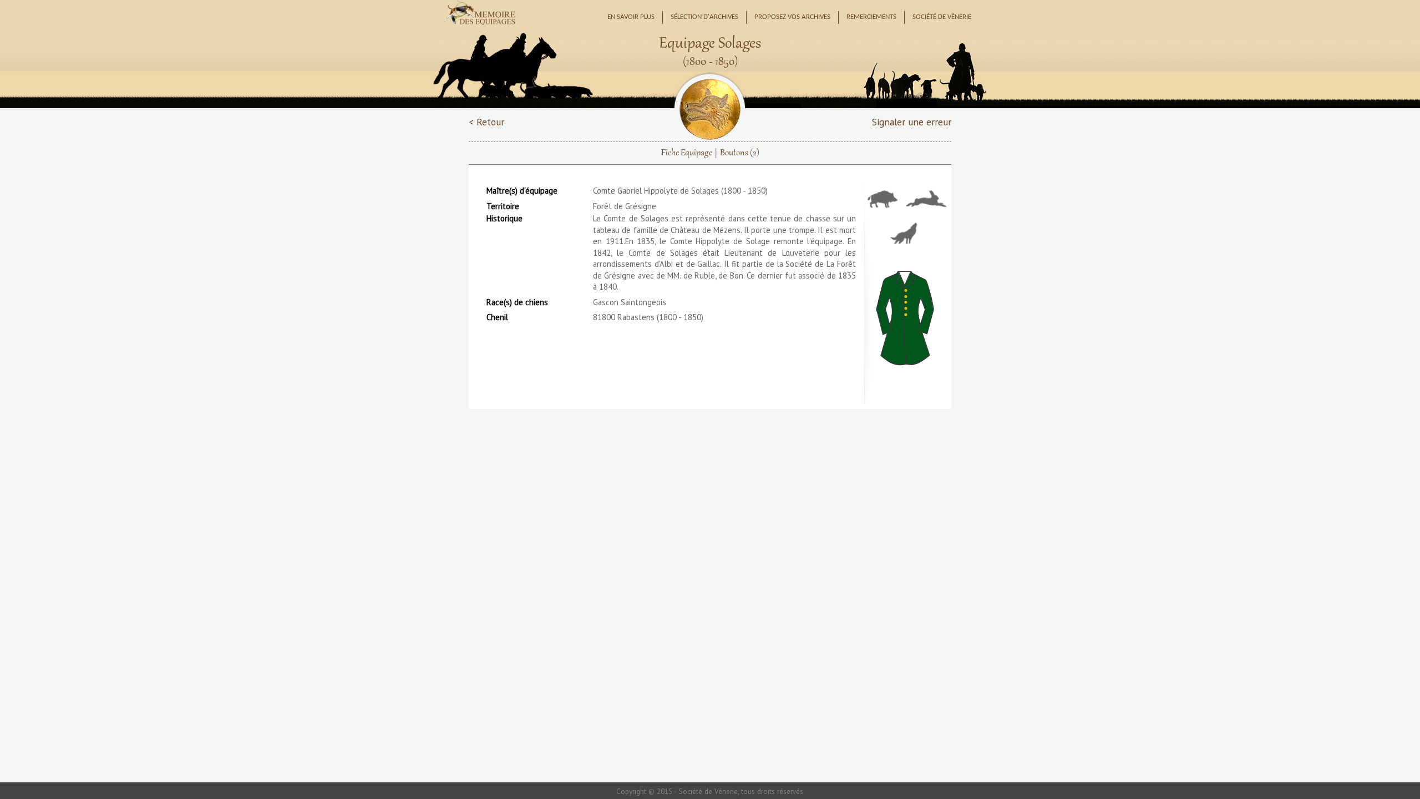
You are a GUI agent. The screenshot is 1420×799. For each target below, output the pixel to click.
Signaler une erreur (911, 121)
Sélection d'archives (704, 17)
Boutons (739, 153)
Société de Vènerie (941, 17)
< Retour (486, 121)
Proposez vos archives (792, 17)
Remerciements (871, 17)
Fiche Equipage (686, 153)
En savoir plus (631, 17)
